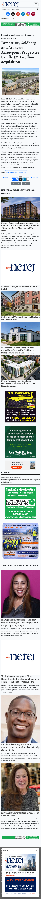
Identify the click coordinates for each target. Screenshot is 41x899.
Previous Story (16, 184)
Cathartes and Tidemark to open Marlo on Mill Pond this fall (20, 318)
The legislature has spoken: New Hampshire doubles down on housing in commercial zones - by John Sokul (20, 679)
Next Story (25, 184)
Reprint (35, 178)
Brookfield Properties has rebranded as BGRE (19, 287)
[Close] (37, 850)
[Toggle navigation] (36, 4)
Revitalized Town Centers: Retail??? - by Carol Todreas (20, 814)
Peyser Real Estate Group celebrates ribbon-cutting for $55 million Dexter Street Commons (18, 383)
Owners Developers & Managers (16, 172)
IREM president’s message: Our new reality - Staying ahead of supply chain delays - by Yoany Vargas (19, 622)
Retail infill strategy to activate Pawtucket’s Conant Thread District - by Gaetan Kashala (20, 747)
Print (6, 178)
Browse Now (16, 467)
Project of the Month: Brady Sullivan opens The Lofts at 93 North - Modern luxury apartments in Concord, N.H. (18, 350)
